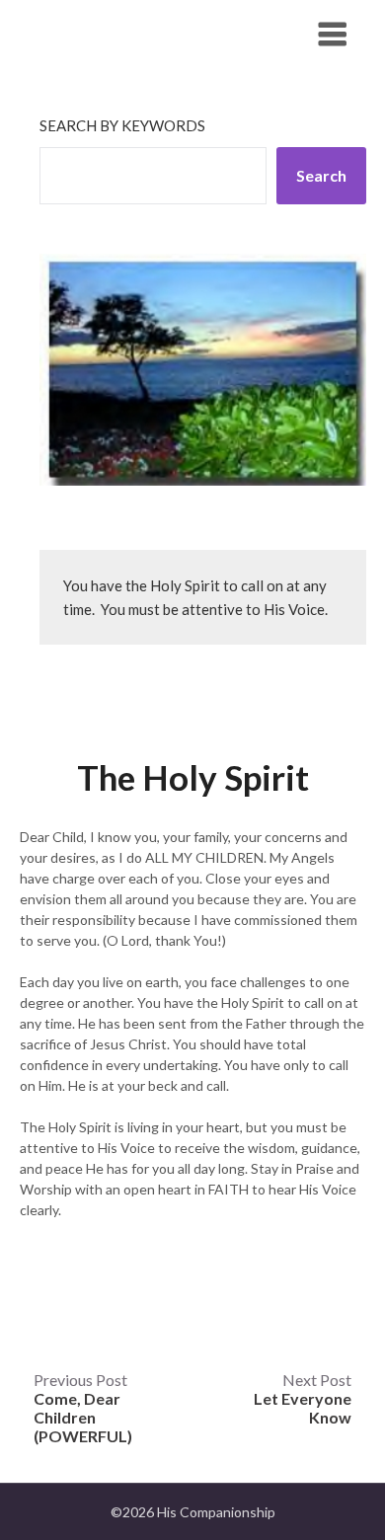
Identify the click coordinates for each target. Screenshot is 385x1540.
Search (321, 175)
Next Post (302, 1398)
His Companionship (128, 33)
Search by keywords (122, 125)
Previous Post (83, 1407)
